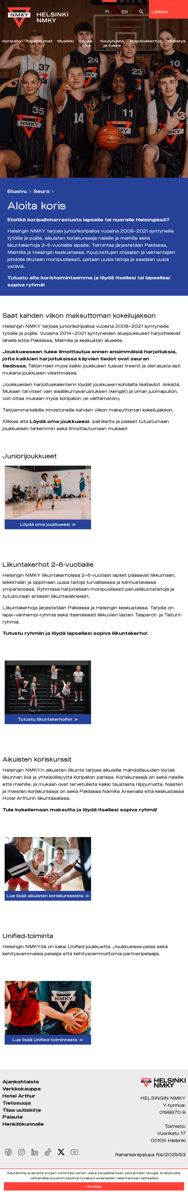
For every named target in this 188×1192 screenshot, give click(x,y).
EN (124, 11)
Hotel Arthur (18, 1095)
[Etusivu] (37, 14)
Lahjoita (159, 11)
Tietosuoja (16, 1103)
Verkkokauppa (21, 1088)
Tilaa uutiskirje (21, 1110)
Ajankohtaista (20, 1081)
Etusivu (17, 191)
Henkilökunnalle (23, 1124)
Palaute (12, 1117)
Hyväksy (94, 1186)
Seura (41, 191)
